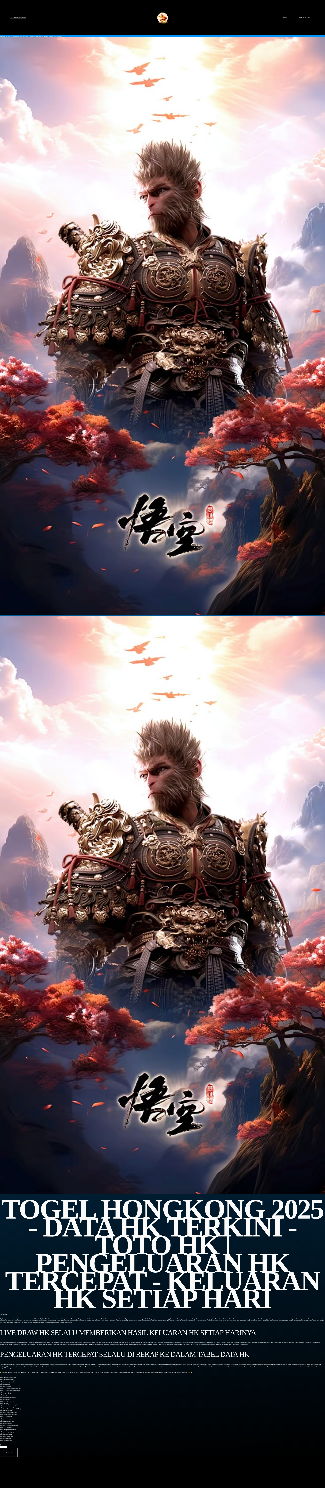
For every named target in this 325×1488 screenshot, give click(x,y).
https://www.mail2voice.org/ (7, 1401)
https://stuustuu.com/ (5, 1395)
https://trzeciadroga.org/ (6, 1434)
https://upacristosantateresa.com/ (8, 1429)
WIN (285, 17)
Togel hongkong (4, 1319)
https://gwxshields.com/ (6, 1440)
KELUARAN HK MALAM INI (18, 17)
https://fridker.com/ (5, 1399)
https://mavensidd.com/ (6, 1410)
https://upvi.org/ (4, 1403)
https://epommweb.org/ (6, 1423)
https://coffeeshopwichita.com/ (8, 1397)
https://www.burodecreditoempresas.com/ (10, 1382)
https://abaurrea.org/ (5, 1384)
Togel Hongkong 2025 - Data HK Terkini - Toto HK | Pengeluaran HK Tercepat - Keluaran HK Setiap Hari (34, 36)
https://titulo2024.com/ (6, 1386)
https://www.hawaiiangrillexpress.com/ (10, 1390)
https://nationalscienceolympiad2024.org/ (10, 1408)
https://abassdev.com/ (5, 1418)
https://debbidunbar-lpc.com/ (7, 1394)
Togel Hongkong (305, 17)
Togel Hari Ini (3, 36)
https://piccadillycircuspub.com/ (8, 1377)
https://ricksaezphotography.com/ (8, 1414)
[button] (9, 1452)
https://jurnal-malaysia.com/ (7, 1421)
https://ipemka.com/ (5, 1431)
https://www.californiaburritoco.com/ (9, 1433)
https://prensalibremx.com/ (7, 1379)
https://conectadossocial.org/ (7, 1381)
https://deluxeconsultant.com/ (7, 1420)
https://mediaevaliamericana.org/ (8, 1405)
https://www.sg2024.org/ (6, 1436)
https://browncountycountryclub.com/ (9, 1407)
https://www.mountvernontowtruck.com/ (10, 1388)
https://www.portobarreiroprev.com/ (9, 1425)
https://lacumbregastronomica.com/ (9, 1392)
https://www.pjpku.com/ (6, 1416)
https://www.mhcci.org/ (6, 1427)
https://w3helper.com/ (5, 1438)
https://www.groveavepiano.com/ (8, 1412)
